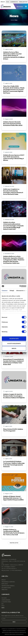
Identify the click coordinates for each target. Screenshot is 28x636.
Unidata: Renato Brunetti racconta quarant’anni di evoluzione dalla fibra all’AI (12, 123)
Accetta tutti (14, 338)
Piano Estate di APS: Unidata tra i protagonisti (13, 430)
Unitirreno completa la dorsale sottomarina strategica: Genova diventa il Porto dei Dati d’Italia (13, 191)
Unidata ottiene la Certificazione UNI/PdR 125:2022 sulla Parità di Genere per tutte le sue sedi (13, 532)
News (3, 608)
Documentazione (6, 587)
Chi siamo (4, 598)
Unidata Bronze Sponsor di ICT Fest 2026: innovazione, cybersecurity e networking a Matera (13, 157)
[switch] (24, 322)
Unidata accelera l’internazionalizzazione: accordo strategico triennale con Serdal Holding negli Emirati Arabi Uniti (13, 225)
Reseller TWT (23, 2)
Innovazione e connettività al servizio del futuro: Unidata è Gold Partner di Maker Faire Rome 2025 (13, 361)
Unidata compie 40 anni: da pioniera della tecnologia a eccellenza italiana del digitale (14, 396)
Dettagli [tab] (12, 290)
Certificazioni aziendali (8, 586)
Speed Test (4, 589)
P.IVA (7, 2)
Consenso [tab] (4, 290)
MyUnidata (20, 6)
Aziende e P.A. (14, 2)
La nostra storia (6, 602)
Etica (3, 606)
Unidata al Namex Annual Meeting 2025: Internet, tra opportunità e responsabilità (13, 498)
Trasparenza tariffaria (8, 582)
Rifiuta (14, 348)
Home (12, 20)
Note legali (5, 584)
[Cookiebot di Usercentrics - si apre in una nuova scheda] (19, 286)
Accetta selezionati (14, 343)
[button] (25, 6)
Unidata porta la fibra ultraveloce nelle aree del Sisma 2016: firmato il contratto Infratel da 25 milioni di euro (13, 55)
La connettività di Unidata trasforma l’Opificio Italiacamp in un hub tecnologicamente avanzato (13, 464)
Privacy (4, 580)
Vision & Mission (6, 600)
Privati (3, 2)
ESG (3, 604)
